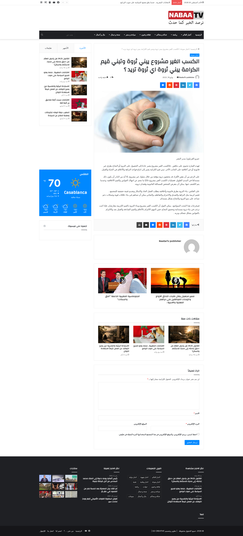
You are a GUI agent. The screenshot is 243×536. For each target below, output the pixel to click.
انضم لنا (59, 531)
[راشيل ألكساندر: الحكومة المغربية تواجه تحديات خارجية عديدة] (45, 494)
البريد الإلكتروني (192, 424)
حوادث (145, 487)
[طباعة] (139, 225)
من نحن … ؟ (69, 531)
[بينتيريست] (176, 85)
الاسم (196, 413)
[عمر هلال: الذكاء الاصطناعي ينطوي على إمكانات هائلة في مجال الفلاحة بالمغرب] (45, 478)
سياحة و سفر (131, 35)
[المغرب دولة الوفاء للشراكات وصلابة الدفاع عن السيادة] (79, 116)
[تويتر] (190, 85)
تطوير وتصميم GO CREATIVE (164, 531)
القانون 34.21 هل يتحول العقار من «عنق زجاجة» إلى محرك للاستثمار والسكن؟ (185, 348)
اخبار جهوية (144, 477)
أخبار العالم (187, 35)
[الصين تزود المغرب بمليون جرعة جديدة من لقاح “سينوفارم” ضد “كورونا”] (58, 478)
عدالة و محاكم (161, 35)
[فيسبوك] (196, 85)
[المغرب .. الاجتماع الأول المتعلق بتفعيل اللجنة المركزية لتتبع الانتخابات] (58, 494)
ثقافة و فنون (146, 35)
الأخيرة (83, 48)
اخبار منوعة (184, 49)
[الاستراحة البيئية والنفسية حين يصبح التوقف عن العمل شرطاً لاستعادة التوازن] (113, 334)
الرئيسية (198, 35)
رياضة (175, 35)
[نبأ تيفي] (186, 18)
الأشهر (65, 48)
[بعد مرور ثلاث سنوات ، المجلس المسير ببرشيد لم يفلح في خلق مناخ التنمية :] (71, 478)
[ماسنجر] (163, 85)
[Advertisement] (65, 150)
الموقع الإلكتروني (140, 424)
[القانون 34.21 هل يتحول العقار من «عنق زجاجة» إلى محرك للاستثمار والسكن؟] (183, 334)
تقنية (134, 482)
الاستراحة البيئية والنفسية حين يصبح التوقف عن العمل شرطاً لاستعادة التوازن (140, 2)
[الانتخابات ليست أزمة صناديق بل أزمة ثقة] (79, 103)
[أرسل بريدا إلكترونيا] (178, 77)
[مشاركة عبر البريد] (146, 225)
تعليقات (48, 48)
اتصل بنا (50, 531)
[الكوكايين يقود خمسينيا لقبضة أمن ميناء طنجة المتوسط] (58, 486)
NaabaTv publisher (186, 77)
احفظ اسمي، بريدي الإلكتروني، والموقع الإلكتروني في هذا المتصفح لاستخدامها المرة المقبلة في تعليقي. (158, 434)
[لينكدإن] (183, 85)
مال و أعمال (100, 35)
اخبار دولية (133, 477)
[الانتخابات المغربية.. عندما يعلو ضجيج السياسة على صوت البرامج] (148, 334)
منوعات (131, 496)
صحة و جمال (115, 35)
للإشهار (42, 531)
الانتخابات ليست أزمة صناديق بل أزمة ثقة (57, 101)
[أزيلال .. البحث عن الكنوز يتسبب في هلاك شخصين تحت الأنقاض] (45, 486)
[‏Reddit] (169, 85)
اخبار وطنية (144, 482)
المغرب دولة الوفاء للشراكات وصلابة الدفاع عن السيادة (57, 114)
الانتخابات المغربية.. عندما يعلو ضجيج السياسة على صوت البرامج (148, 347)
